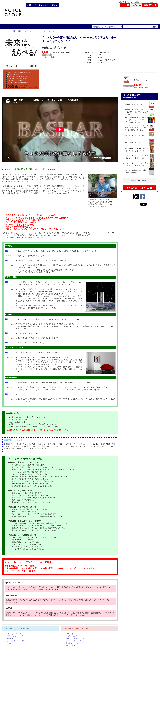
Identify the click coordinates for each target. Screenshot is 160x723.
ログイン (135, 5)
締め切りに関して (72, 645)
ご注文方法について (14, 634)
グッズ (54, 5)
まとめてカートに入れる (138, 187)
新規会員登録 (149, 5)
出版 (29, 5)
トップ (6, 31)
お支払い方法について (15, 636)
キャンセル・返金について (75, 638)
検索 (154, 26)
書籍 (19, 31)
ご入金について (71, 636)
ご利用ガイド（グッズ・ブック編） (17, 629)
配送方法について (13, 638)
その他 (9, 643)
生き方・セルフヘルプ (31, 31)
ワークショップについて (75, 641)
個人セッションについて (75, 643)
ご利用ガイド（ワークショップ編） (76, 629)
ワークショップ (41, 5)
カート (124, 5)
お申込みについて (72, 634)
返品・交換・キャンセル (16, 641)
